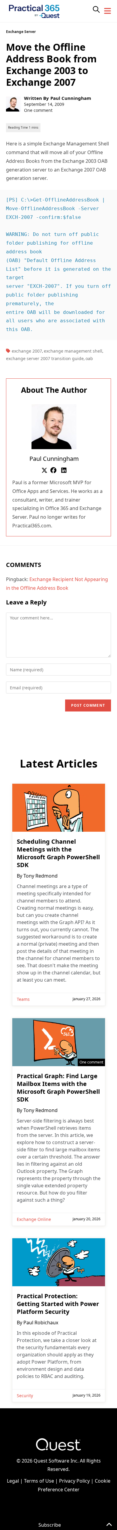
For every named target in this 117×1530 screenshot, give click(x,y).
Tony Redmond (40, 875)
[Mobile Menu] (107, 11)
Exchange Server (21, 31)
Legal (13, 1481)
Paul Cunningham (70, 98)
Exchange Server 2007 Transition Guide (45, 358)
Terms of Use (39, 1481)
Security (25, 1395)
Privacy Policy (74, 1481)
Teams (23, 999)
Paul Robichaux (40, 1322)
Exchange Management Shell (73, 351)
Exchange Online (34, 1219)
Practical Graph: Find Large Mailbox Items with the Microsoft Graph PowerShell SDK (58, 1087)
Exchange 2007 (27, 351)
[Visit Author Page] (54, 426)
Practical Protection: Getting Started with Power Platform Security (58, 1304)
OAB (89, 358)
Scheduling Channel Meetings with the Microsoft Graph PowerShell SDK (58, 853)
